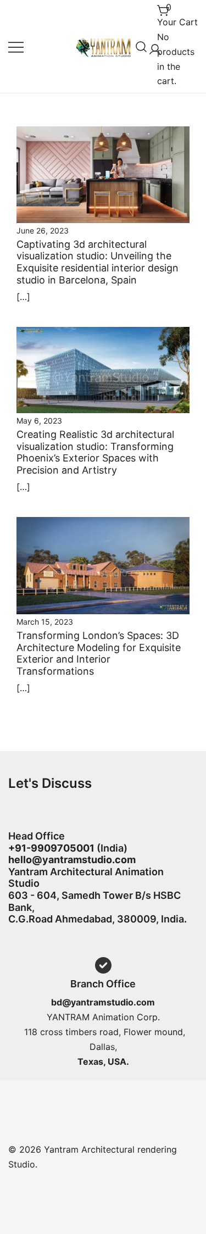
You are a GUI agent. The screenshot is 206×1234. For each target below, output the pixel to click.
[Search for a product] (141, 46)
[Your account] (152, 46)
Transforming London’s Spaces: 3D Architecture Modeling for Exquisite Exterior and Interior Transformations (98, 653)
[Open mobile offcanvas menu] (16, 46)
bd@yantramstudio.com (103, 1002)
